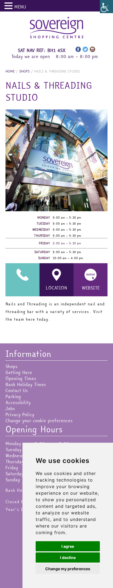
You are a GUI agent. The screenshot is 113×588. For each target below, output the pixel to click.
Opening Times (20, 378)
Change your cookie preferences (38, 421)
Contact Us (16, 390)
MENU (20, 7)
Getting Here (18, 372)
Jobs (10, 408)
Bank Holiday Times (25, 384)
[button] (9, 6)
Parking (13, 396)
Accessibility (18, 402)
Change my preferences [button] (67, 568)
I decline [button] (68, 557)
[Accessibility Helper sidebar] (106, 6)
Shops (11, 366)
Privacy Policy (19, 415)
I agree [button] (67, 546)
